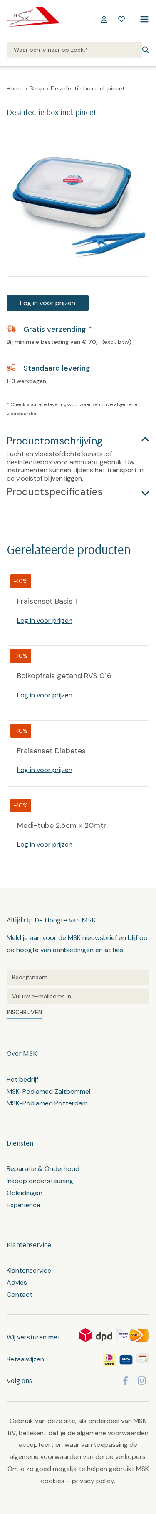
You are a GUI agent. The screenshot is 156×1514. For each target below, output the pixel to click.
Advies (17, 1282)
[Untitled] (78, 977)
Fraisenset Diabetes (51, 751)
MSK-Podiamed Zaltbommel (48, 1091)
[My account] (104, 19)
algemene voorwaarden (113, 1433)
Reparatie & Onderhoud (43, 1168)
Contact (19, 1294)
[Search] (74, 50)
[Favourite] (121, 19)
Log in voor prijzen (47, 302)
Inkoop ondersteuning (40, 1180)
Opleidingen (24, 1192)
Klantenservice (29, 1270)
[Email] (78, 996)
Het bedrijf (22, 1079)
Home (15, 88)
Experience (23, 1205)
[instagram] (141, 1380)
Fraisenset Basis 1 (47, 601)
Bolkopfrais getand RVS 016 (64, 676)
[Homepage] (33, 19)
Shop (37, 88)
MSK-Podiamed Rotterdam (47, 1103)
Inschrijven (24, 1012)
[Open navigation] (142, 19)
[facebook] (125, 1380)
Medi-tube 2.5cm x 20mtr (61, 825)
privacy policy (93, 1480)
